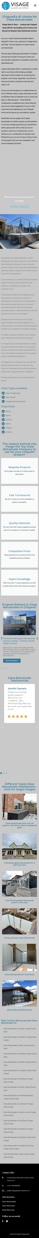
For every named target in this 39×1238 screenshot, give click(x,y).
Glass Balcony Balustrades (19, 1010)
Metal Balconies (8, 1210)
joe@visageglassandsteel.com (18, 1191)
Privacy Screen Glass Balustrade (19, 938)
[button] (35, 5)
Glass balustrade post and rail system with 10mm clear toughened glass (19, 825)
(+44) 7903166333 (13, 1186)
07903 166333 (19, 206)
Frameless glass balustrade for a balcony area (19, 864)
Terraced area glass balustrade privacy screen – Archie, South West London (19, 641)
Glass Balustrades (9, 1202)
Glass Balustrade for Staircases (19, 974)
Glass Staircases (8, 1206)
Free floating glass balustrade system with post (19, 901)
